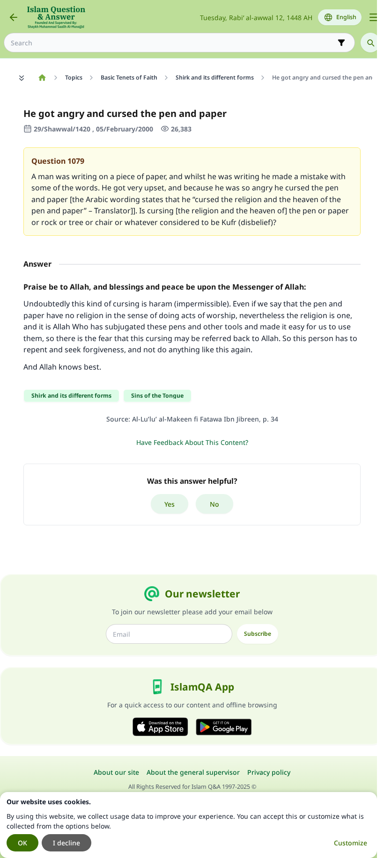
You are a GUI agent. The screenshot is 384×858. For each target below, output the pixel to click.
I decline (66, 842)
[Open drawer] (373, 17)
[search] (370, 42)
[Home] (42, 77)
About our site (116, 772)
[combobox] (173, 43)
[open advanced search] (341, 42)
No (214, 504)
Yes (169, 504)
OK (22, 842)
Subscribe (257, 634)
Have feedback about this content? (192, 442)
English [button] (346, 17)
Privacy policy (268, 772)
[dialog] (188, 825)
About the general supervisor (193, 772)
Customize (350, 842)
